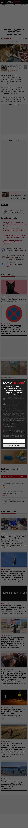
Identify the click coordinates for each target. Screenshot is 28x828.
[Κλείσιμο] (24, 381)
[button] (14, 408)
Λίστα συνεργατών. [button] (19, 424)
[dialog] (14, 414)
